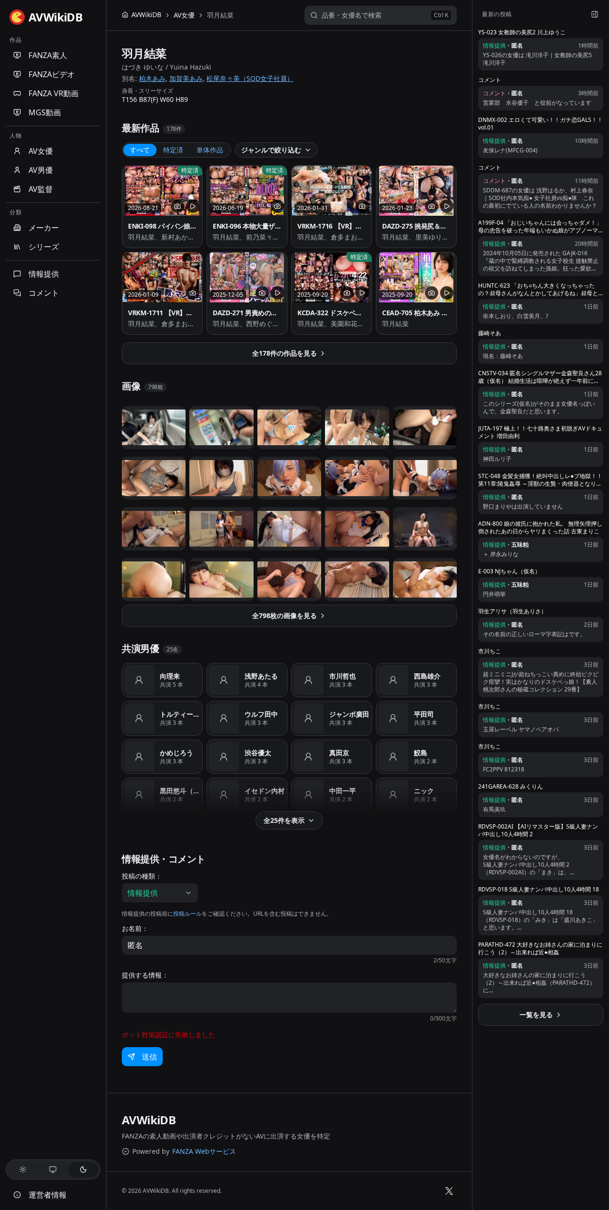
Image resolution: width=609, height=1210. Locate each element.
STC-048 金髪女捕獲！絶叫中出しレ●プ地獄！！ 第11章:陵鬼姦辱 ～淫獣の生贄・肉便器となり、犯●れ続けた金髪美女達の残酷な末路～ (540, 480)
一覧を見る (536, 1014)
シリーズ (44, 246)
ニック (424, 790)
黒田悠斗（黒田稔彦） (180, 790)
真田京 (339, 752)
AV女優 (41, 151)
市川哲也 (342, 675)
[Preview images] (177, 206)
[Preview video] (192, 206)
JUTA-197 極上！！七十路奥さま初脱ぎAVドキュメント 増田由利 (540, 432)
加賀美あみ (186, 78)
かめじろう (176, 752)
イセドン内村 (265, 790)
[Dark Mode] (83, 1169)
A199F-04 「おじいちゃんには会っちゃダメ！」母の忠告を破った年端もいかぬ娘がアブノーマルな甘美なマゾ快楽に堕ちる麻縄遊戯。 (540, 226)
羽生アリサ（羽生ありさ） (512, 611)
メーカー (44, 227)
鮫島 (420, 752)
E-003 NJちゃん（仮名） (509, 571)
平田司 (424, 714)
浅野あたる (261, 675)
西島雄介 (427, 675)
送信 (149, 1056)
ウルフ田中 (261, 714)
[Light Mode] (23, 1169)
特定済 (173, 149)
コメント (44, 293)
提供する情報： (145, 975)
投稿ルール (187, 914)
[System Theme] (53, 1169)
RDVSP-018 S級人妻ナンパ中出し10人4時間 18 (538, 889)
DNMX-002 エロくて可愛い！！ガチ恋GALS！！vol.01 (540, 123)
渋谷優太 (258, 752)
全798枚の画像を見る (284, 615)
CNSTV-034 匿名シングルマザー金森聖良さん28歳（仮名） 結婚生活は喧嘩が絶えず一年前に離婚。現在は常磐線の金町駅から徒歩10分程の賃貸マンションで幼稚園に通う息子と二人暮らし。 (540, 377)
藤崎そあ (489, 333)
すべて (140, 149)
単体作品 (209, 149)
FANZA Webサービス (204, 1151)
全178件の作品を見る (284, 353)
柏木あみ (152, 78)
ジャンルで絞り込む (271, 149)
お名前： (135, 928)
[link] (220, 15)
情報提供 (44, 274)
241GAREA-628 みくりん (510, 786)
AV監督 (41, 189)
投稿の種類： (142, 876)
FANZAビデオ (52, 74)
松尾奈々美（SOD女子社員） (250, 78)
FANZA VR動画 (54, 93)
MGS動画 (45, 112)
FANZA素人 (48, 55)
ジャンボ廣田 (349, 714)
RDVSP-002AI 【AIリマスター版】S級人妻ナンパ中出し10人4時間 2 (538, 830)
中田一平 (342, 790)
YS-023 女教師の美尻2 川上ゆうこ (522, 32)
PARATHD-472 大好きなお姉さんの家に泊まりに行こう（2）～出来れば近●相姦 (540, 948)
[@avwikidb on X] (449, 1191)
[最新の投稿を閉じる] (594, 14)
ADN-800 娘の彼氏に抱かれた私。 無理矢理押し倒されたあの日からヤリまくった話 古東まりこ (540, 527)
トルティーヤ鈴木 (180, 714)
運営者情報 (48, 1195)
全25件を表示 (284, 820)
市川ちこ (489, 651)
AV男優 (41, 170)
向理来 (170, 675)
